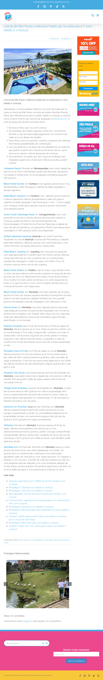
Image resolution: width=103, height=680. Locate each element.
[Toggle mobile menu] (98, 15)
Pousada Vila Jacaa (14, 372)
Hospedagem (37, 540)
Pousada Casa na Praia (16, 351)
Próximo (65, 38)
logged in (28, 621)
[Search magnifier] (46, 643)
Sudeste (66, 540)
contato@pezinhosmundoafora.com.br (51, 2)
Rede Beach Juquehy (15, 251)
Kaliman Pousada (13, 326)
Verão (6, 542)
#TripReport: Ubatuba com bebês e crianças (31, 487)
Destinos (27, 540)
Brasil (21, 540)
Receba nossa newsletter (76, 649)
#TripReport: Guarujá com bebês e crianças (30, 490)
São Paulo (58, 540)
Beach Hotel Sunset (14, 183)
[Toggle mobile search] (93, 15)
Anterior (55, 38)
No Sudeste (48, 540)
